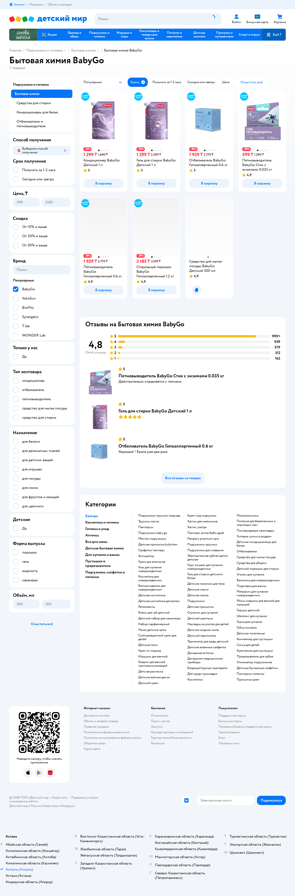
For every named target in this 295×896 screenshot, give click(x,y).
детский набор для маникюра (159, 618)
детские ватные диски (154, 677)
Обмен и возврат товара (101, 721)
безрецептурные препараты (207, 668)
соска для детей (248, 645)
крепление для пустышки (255, 651)
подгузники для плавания (205, 550)
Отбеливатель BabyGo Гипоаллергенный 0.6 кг (165, 446)
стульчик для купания (202, 612)
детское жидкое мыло (203, 630)
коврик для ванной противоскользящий (152, 664)
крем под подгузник (201, 516)
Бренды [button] (91, 516)
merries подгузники (152, 539)
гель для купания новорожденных (150, 569)
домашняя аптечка (200, 653)
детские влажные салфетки (206, 647)
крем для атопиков (151, 562)
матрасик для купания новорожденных (252, 593)
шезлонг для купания (252, 616)
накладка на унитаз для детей (208, 624)
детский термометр (201, 636)
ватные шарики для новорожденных (151, 587)
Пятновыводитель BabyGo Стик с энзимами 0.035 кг (171, 376)
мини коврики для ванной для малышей (258, 602)
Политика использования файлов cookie (112, 738)
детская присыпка (200, 607)
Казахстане (50, 806)
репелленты (146, 607)
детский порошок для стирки (258, 569)
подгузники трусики (202, 544)
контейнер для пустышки (255, 639)
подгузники (196, 601)
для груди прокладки (202, 674)
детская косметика (151, 595)
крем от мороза (149, 651)
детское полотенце (251, 633)
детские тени (148, 645)
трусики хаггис (148, 521)
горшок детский (248, 610)
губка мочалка (247, 628)
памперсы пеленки (250, 674)
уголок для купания (250, 574)
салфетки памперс (151, 550)
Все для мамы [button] (96, 541)
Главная (15, 50)
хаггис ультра (196, 527)
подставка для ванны (251, 586)
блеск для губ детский (154, 612)
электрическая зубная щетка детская (207, 557)
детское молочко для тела (205, 584)
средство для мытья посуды (256, 557)
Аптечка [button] (92, 535)
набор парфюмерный (153, 624)
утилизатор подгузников (254, 662)
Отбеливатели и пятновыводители (31, 123)
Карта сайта (92, 749)
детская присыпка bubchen (157, 544)
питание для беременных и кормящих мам (256, 523)
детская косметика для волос (159, 601)
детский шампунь (200, 618)
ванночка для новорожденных (258, 580)
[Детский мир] (48, 19)
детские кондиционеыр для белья (256, 544)
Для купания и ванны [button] (102, 554)
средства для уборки (251, 563)
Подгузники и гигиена (44, 50)
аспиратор (146, 556)
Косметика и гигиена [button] (102, 522)
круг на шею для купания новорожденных (205, 567)
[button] (274, 35)
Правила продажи (96, 727)
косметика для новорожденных (150, 578)
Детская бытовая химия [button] (104, 548)
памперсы (145, 527)
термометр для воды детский (207, 641)
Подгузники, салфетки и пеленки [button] (105, 574)
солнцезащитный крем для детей (157, 637)
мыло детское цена (152, 630)
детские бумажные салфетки (257, 668)
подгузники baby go (152, 533)
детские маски (198, 589)
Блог (221, 738)
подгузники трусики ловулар (159, 516)
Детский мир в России (25, 806)
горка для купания (249, 622)
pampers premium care (203, 539)
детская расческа (150, 671)
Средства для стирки (34, 103)
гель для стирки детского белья (205, 576)
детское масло (198, 595)
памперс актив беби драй (205, 533)
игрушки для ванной (153, 656)
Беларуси (68, 806)
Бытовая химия (83, 50)
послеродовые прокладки (255, 531)
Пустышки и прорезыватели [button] (98, 563)
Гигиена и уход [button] (97, 529)
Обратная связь (94, 743)
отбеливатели (247, 551)
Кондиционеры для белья (37, 112)
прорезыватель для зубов (255, 656)
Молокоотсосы (248, 516)
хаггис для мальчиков (202, 521)
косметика (195, 679)
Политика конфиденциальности (106, 732)
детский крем (148, 683)
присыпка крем (248, 679)
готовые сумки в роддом (254, 536)
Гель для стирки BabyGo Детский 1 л (155, 411)
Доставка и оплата (96, 715)
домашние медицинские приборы (205, 660)
